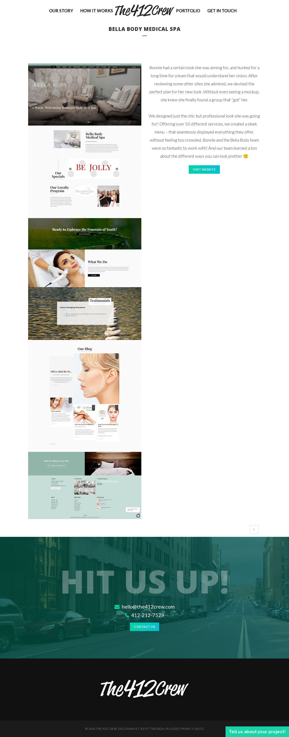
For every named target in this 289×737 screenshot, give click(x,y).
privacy (186, 728)
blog (200, 728)
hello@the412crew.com (148, 606)
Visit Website (204, 169)
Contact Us (144, 626)
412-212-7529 (147, 615)
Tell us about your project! (257, 731)
